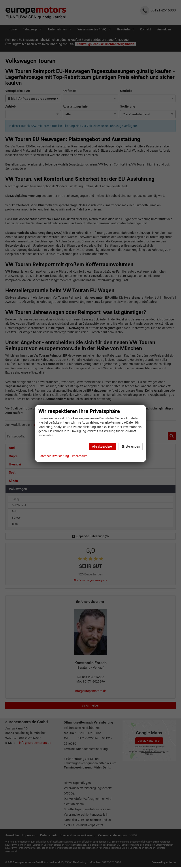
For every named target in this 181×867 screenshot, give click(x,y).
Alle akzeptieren (102, 446)
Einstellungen (130, 446)
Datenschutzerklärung (53, 456)
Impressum (79, 456)
